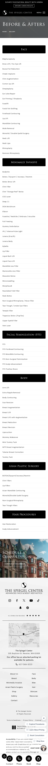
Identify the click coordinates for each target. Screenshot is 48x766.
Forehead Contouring (11, 113)
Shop (38, 764)
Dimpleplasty (7, 88)
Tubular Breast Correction (13, 452)
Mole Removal (8, 128)
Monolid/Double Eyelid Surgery (15, 495)
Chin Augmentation (10, 79)
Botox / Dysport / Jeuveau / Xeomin (17, 177)
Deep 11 (5, 201)
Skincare (33, 691)
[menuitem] (10, 601)
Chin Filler (6, 186)
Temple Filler (7, 310)
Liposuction (7, 432)
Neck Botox (7, 296)
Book (29, 764)
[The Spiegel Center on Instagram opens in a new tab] (10, 601)
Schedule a (17, 554)
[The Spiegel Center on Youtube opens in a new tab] (31, 601)
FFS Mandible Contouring (12, 354)
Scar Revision (7, 402)
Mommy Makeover (10, 437)
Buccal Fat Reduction (11, 69)
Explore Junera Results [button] (24, 6)
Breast (14, 678)
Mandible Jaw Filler (10, 266)
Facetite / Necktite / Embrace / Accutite (18, 216)
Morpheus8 (7, 286)
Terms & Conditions (14, 720)
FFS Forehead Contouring (12, 349)
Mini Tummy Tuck (9, 442)
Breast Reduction (9, 422)
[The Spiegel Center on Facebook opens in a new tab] (17, 601)
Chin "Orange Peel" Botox (13, 191)
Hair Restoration (9, 524)
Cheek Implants (8, 74)
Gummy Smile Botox (10, 226)
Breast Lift (6, 412)
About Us (14, 674)
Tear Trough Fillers (9, 505)
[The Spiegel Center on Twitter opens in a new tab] (24, 601)
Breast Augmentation (11, 407)
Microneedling (8, 281)
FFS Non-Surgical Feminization (15, 359)
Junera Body (7, 241)
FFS (3, 344)
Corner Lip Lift (8, 83)
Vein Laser (6, 325)
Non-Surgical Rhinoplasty (12, 500)
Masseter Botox (9, 276)
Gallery (12, 31)
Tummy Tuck (7, 457)
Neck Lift (6, 138)
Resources (34, 696)
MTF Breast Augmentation (13, 447)
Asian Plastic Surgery (14, 687)
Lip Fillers (6, 485)
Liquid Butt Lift (8, 256)
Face (34, 674)
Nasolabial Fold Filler (11, 291)
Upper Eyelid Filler (9, 320)
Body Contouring (9, 397)
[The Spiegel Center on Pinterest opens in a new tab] (28, 608)
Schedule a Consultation (15, 563)
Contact (9, 764)
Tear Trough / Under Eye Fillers (15, 305)
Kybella (5, 246)
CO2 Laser (6, 196)
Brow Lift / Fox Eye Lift (11, 64)
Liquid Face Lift (8, 261)
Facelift (5, 103)
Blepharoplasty (8, 59)
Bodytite (5, 172)
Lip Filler (5, 251)
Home (4, 31)
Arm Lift (5, 387)
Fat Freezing (7, 221)
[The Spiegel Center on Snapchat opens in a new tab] (20, 608)
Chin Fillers (7, 480)
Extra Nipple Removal (11, 392)
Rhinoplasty (7, 148)
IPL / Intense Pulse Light (12, 231)
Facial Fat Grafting (9, 108)
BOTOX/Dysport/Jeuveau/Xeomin (16, 475)
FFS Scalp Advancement (12, 364)
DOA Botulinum (8, 206)
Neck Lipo (6, 143)
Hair (33, 687)
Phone (19, 764)
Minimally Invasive (14, 682)
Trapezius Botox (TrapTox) (13, 315)
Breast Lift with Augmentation (14, 417)
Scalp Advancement (10, 529)
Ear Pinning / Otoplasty (12, 98)
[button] (4, 756)
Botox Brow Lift (8, 181)
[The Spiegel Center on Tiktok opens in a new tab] (38, 601)
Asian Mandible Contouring (13, 490)
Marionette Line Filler (11, 271)
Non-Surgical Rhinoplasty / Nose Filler (18, 301)
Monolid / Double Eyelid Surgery (15, 133)
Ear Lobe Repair (8, 93)
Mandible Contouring (11, 123)
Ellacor (5, 211)
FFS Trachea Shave (10, 369)
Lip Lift (5, 118)
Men (34, 682)
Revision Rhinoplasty (11, 153)
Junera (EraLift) (8, 236)
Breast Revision (8, 427)
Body (34, 678)
